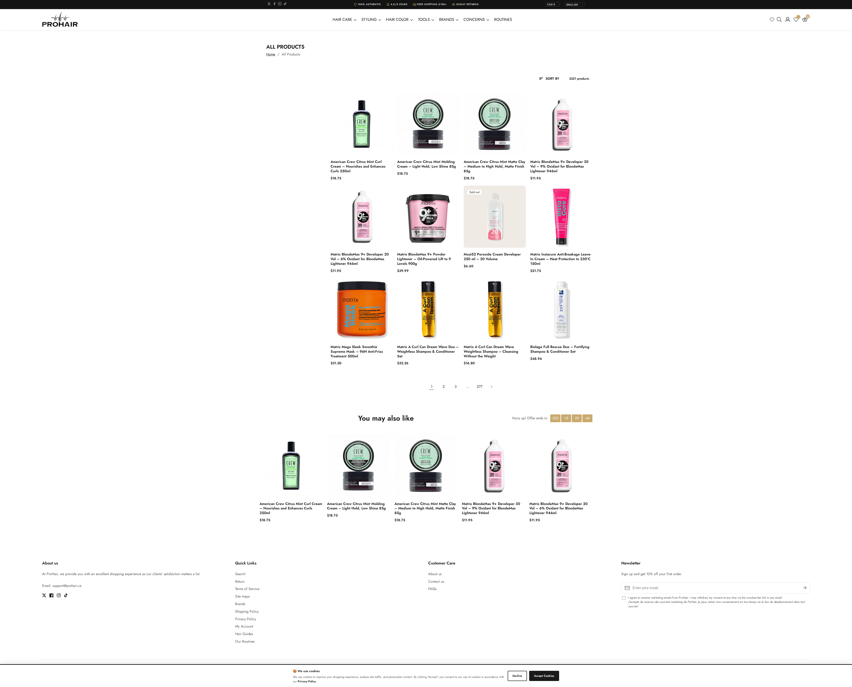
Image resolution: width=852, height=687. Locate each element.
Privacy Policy (245, 619)
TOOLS (424, 19)
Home (270, 54)
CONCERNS (474, 19)
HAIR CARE (342, 19)
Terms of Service (247, 588)
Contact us (436, 581)
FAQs (432, 588)
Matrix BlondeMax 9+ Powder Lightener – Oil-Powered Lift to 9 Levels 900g (424, 259)
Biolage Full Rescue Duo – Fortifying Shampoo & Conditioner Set (560, 349)
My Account (244, 626)
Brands (240, 603)
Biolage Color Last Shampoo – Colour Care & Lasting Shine (69, 669)
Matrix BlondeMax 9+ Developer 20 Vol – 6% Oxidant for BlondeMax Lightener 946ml (360, 259)
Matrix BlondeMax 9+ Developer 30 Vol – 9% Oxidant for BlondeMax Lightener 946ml (559, 166)
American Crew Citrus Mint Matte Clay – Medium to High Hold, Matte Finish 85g (494, 166)
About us (435, 573)
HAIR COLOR (397, 19)
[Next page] (491, 387)
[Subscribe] (805, 588)
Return (240, 581)
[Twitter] (269, 4)
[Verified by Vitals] (63, 676)
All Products (291, 54)
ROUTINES (503, 19)
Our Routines (244, 641)
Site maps (242, 596)
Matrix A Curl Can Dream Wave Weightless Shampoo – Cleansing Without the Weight (491, 351)
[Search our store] (780, 19)
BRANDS (446, 19)
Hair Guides (244, 633)
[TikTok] (285, 4)
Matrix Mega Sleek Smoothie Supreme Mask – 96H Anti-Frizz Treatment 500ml (357, 351)
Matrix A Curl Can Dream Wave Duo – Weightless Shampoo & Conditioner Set (428, 351)
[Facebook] (274, 4)
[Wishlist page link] (772, 19)
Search (240, 573)
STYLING (369, 19)
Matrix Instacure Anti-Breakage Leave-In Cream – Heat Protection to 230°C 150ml (560, 259)
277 (479, 386)
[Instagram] (280, 4)
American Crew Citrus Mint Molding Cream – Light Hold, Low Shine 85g (426, 164)
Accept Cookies (544, 676)
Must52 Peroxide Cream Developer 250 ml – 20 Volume (492, 256)
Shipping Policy (247, 611)
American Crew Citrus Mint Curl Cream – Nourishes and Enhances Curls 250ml (358, 166)
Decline (517, 676)
